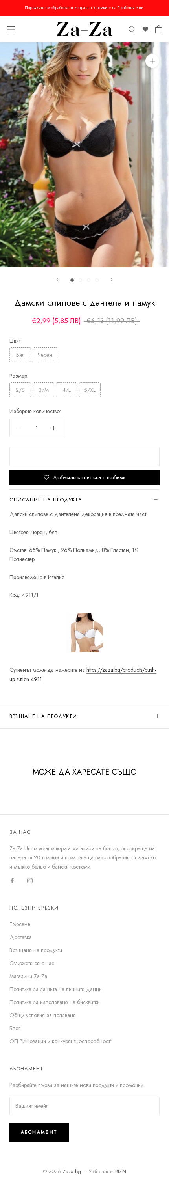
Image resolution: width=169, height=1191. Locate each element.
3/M (44, 390)
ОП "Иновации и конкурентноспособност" (61, 1041)
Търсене (19, 924)
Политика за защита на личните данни (55, 989)
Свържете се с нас (31, 963)
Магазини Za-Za (28, 976)
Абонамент (39, 1132)
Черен (45, 355)
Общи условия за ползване (42, 1015)
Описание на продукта (45, 499)
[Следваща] (111, 279)
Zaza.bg (71, 1171)
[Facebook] (12, 880)
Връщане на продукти (43, 716)
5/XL (90, 390)
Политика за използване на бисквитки (54, 1002)
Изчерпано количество (84, 456)
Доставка (20, 937)
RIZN (120, 1171)
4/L (66, 390)
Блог (14, 1028)
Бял (20, 355)
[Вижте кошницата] (158, 29)
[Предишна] (57, 279)
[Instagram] (30, 880)
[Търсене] (132, 29)
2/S (20, 390)
